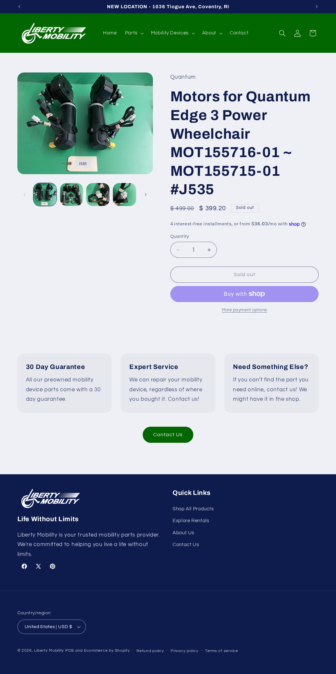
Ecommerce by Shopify (107, 650)
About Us (183, 532)
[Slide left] (24, 194)
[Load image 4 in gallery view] (124, 194)
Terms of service (221, 651)
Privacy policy (184, 651)
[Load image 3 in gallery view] (97, 194)
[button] (134, 33)
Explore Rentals (191, 520)
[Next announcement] (316, 6)
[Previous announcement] (19, 6)
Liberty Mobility (49, 650)
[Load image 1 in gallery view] (44, 194)
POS (69, 650)
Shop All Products (193, 508)
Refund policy (150, 651)
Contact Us (168, 434)
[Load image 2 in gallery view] (71, 194)
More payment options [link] (244, 310)
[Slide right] (145, 194)
